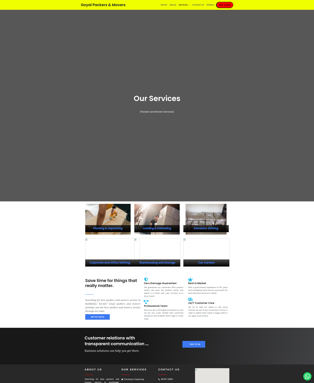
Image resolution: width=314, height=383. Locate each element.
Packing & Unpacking (108, 228)
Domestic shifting (206, 228)
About (173, 4)
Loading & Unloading (157, 228)
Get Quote (225, 4)
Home (164, 4)
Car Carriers (206, 263)
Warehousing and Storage (157, 263)
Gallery (210, 4)
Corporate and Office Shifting (109, 263)
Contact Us (198, 4)
